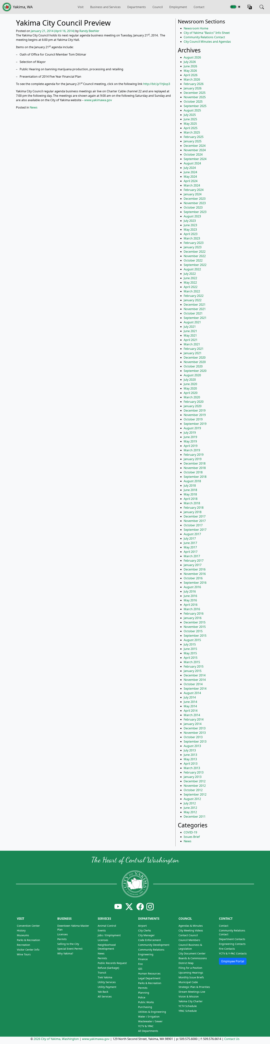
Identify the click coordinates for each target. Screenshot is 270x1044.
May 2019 (190, 441)
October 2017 (193, 525)
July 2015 (190, 644)
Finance (143, 959)
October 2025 (193, 101)
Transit (102, 972)
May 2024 (190, 177)
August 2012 (192, 799)
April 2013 (190, 764)
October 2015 (193, 631)
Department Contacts (232, 939)
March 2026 (192, 79)
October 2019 (193, 419)
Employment (178, 7)
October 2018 (193, 472)
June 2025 (190, 119)
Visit (20, 919)
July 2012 (190, 803)
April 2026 (190, 75)
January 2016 (192, 618)
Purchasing (145, 1007)
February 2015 (194, 666)
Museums (23, 935)
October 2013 (193, 737)
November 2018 (195, 468)
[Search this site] (262, 7)
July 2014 (190, 697)
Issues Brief (192, 837)
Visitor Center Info (28, 949)
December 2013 (195, 728)
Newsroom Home (196, 28)
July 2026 (190, 62)
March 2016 (192, 609)
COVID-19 (190, 832)
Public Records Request (112, 963)
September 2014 (195, 688)
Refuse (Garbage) (108, 968)
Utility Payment (107, 987)
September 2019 (195, 424)
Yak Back (103, 991)
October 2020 (193, 366)
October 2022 (193, 260)
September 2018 (195, 477)
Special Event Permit (69, 948)
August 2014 (192, 693)
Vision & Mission (189, 996)
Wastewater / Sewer (150, 1021)
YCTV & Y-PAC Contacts (233, 953)
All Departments (148, 1031)
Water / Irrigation (149, 1016)
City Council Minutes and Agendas (207, 42)
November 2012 (195, 786)
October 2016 (193, 578)
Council (157, 7)
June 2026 (190, 66)
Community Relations (151, 949)
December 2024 (195, 146)
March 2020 (192, 397)
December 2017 (195, 516)
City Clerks (144, 930)
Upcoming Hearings (191, 972)
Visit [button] (81, 7)
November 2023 (195, 203)
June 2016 (190, 596)
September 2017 (195, 530)
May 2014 (190, 706)
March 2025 (192, 132)
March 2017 (192, 556)
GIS (140, 968)
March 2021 (192, 344)
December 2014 (195, 675)
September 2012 (195, 794)
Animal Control (107, 925)
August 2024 (192, 163)
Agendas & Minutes (191, 925)
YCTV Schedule (188, 1006)
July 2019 (190, 433)
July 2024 (190, 168)
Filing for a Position (190, 968)
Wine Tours (24, 954)
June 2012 (190, 808)
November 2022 (195, 256)
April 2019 (190, 446)
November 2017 (195, 521)
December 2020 (195, 357)
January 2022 (192, 300)
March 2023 (192, 238)
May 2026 (190, 71)
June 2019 (190, 437)
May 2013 (190, 759)
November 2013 (195, 733)
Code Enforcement (149, 940)
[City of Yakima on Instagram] (150, 906)
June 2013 (190, 755)
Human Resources (149, 973)
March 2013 (192, 768)
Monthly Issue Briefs (191, 977)
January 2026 (192, 88)
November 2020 (195, 362)
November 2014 (195, 680)
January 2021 (192, 353)
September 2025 (195, 106)
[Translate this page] (250, 7)
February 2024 (194, 190)
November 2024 (195, 150)
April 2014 (190, 711)
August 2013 (192, 746)
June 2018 (190, 490)
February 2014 (194, 719)
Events (102, 930)
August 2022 (192, 269)
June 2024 (190, 172)
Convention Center (28, 925)
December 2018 (195, 463)
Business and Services (105, 7)
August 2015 (192, 640)
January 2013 (192, 777)
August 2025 (192, 110)
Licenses (62, 934)
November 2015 (195, 627)
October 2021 (193, 313)
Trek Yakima (105, 977)
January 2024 (192, 194)
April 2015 (190, 658)
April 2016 (190, 605)
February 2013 (194, 772)
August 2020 (192, 375)
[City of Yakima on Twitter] (129, 906)
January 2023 (192, 247)
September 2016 (195, 583)
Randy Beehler (89, 31)
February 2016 (194, 613)
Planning (143, 992)
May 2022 (190, 282)
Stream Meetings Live (192, 991)
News (33, 107)
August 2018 (192, 481)
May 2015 (190, 653)
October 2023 (193, 207)
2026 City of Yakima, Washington (56, 1039)
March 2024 (192, 185)
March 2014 (192, 715)
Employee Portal (232, 961)
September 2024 (195, 159)
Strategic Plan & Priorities (194, 987)
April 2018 (190, 499)
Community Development (153, 945)
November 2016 (195, 574)
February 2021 (194, 349)
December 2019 (195, 410)
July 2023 (190, 221)
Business (64, 919)
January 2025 (192, 141)
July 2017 (190, 538)
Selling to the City (68, 944)
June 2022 (190, 278)
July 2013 (190, 750)
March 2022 (192, 291)
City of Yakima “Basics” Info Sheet (207, 33)
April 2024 (190, 181)
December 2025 (195, 93)
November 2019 (195, 415)
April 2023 (190, 234)
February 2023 (194, 243)
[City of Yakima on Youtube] (118, 906)
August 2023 (192, 216)
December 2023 (195, 199)
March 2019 (192, 450)
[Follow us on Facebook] (140, 906)
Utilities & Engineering (152, 1011)
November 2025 (195, 97)
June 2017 (190, 543)
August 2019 (192, 428)
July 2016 (190, 591)
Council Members (189, 940)
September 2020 (195, 371)
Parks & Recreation (28, 940)
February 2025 (194, 137)
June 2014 (190, 702)
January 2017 (192, 565)
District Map (186, 963)
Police (141, 997)
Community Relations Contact (204, 37)
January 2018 (192, 512)
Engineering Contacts (232, 944)
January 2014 (192, 724)
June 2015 (190, 649)
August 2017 (192, 534)
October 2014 (193, 684)
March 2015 (192, 662)
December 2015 (195, 622)
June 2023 (190, 225)
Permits (62, 939)
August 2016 (192, 587)
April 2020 (190, 393)
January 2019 (192, 459)
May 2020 (190, 388)
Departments (136, 7)
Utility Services (107, 982)
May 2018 (190, 494)
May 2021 (190, 335)
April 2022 (190, 287)
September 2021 (195, 318)
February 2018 (194, 508)
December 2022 (195, 252)
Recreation (23, 945)
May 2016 (190, 600)
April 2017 (190, 552)
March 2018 (192, 503)
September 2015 (195, 636)
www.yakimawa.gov (98, 100)
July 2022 (190, 274)
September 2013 (195, 741)
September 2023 (195, 212)
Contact (199, 7)
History (21, 930)
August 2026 (192, 57)
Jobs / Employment (109, 935)
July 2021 (190, 327)
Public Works (146, 1002)
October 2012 (193, 790)
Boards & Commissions (193, 958)
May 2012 (190, 812)
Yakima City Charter (191, 1001)
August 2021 (192, 322)
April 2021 (190, 340)
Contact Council (188, 935)
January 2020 (192, 406)
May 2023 (190, 229)
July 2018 (190, 485)
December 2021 (195, 305)
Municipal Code (188, 982)
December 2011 (195, 816)
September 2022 (195, 265)
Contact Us (232, 1039)
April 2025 (190, 128)
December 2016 (195, 569)
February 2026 (194, 84)
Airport (142, 925)
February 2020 (194, 402)
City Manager (146, 935)
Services (104, 919)
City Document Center (192, 953)
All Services (105, 996)
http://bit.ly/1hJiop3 (156, 84)
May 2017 (190, 547)
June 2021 (190, 331)
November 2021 (195, 309)
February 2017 (194, 561)
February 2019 (194, 455)
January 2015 (192, 671)
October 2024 (193, 154)
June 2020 (190, 384)
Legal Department (149, 978)
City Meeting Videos (191, 930)
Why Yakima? (65, 953)
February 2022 (194, 296)
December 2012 (195, 781)
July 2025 (190, 115)
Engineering (145, 954)
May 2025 (190, 124)
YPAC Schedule (188, 1011)
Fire (140, 964)
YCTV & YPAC (146, 1026)
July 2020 (190, 380)
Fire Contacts (227, 948)
